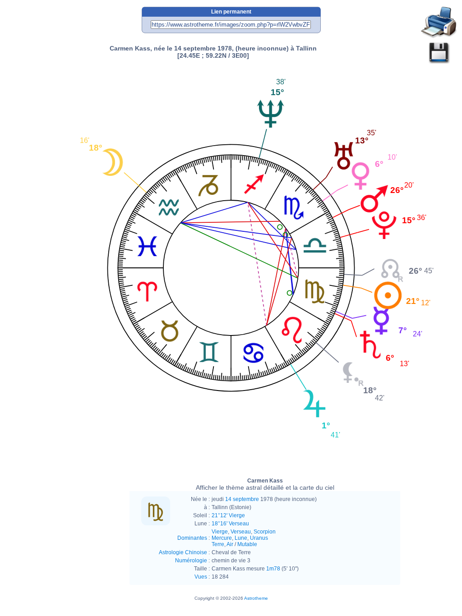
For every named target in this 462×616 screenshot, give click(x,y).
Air (229, 544)
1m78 (273, 568)
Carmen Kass (265, 484)
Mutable (247, 544)
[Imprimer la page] (439, 23)
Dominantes (192, 538)
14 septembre (242, 499)
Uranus (259, 538)
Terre (218, 544)
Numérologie (191, 560)
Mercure (222, 538)
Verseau (241, 532)
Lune (241, 538)
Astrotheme (256, 598)
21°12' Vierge (228, 515)
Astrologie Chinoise (183, 552)
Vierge (220, 532)
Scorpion (265, 532)
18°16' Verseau (230, 523)
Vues (200, 577)
